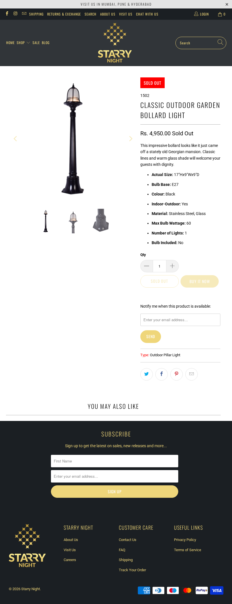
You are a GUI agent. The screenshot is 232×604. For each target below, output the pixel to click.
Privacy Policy (185, 540)
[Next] (130, 138)
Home (10, 42)
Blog (46, 42)
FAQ (122, 550)
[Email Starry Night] (24, 14)
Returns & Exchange (64, 14)
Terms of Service (187, 550)
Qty (143, 255)
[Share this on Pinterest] (176, 374)
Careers (70, 560)
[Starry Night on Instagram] (15, 14)
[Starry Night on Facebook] (6, 14)
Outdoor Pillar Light (165, 355)
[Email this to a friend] (191, 374)
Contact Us (127, 540)
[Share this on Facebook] (161, 374)
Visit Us (125, 14)
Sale (36, 42)
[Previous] (15, 138)
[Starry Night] (115, 43)
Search (90, 14)
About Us (107, 14)
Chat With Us (147, 14)
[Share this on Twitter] (146, 374)
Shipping (36, 14)
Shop (21, 42)
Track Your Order (132, 570)
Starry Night (30, 589)
